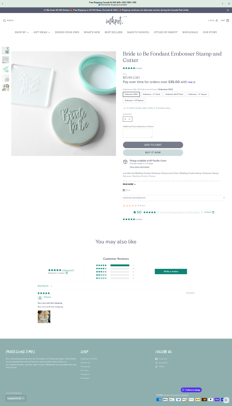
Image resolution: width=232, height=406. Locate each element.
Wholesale (85, 366)
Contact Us (85, 362)
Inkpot (167, 395)
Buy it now (153, 152)
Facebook (85, 378)
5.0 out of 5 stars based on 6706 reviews (180, 212)
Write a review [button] (171, 271)
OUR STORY (210, 32)
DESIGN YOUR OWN (67, 32)
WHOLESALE (190, 32)
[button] (129, 68)
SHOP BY (20, 32)
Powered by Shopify (180, 395)
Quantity (127, 114)
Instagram (85, 374)
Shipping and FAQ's (89, 358)
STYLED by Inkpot (166, 32)
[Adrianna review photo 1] (44, 316)
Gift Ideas (40, 32)
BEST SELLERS (114, 32)
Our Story (85, 370)
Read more (128, 184)
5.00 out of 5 (68, 270)
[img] (44, 293)
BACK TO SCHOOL (138, 32)
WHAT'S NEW (92, 32)
